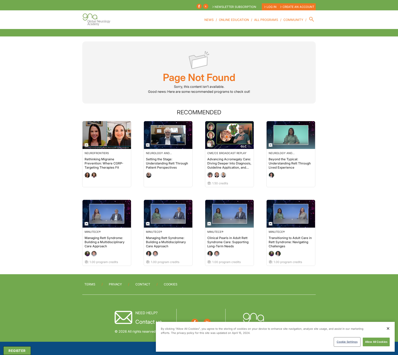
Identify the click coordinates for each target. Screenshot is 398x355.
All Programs (266, 20)
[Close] (388, 328)
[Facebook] (199, 6)
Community (293, 20)
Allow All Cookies (376, 341)
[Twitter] (205, 6)
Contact (142, 284)
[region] (275, 337)
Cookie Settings (347, 341)
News (209, 20)
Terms (89, 284)
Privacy (115, 284)
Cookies (170, 284)
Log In (272, 6)
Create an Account (298, 6)
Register (16, 351)
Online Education (234, 20)
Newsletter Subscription (235, 6)
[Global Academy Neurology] (96, 19)
